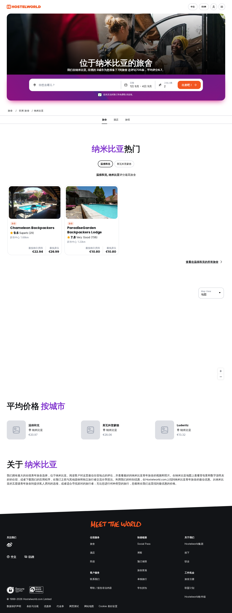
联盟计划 (189, 587)
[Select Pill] (213, 6)
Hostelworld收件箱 (195, 596)
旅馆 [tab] (127, 119)
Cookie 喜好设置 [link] (108, 606)
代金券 (60, 606)
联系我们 (95, 579)
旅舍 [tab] (104, 119)
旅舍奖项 (142, 570)
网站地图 (89, 606)
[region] (116, 333)
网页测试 (74, 606)
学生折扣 (142, 587)
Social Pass (143, 543)
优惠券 (47, 606)
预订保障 (142, 561)
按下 (187, 552)
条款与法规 (33, 606)
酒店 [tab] (116, 119)
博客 (139, 552)
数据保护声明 (14, 606)
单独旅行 (142, 579)
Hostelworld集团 (194, 543)
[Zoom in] (221, 371)
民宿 (92, 561)
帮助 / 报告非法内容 (101, 587)
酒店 (92, 552)
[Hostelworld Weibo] (9, 544)
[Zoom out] (221, 376)
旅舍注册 (189, 579)
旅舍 (14, 223)
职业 (187, 561)
